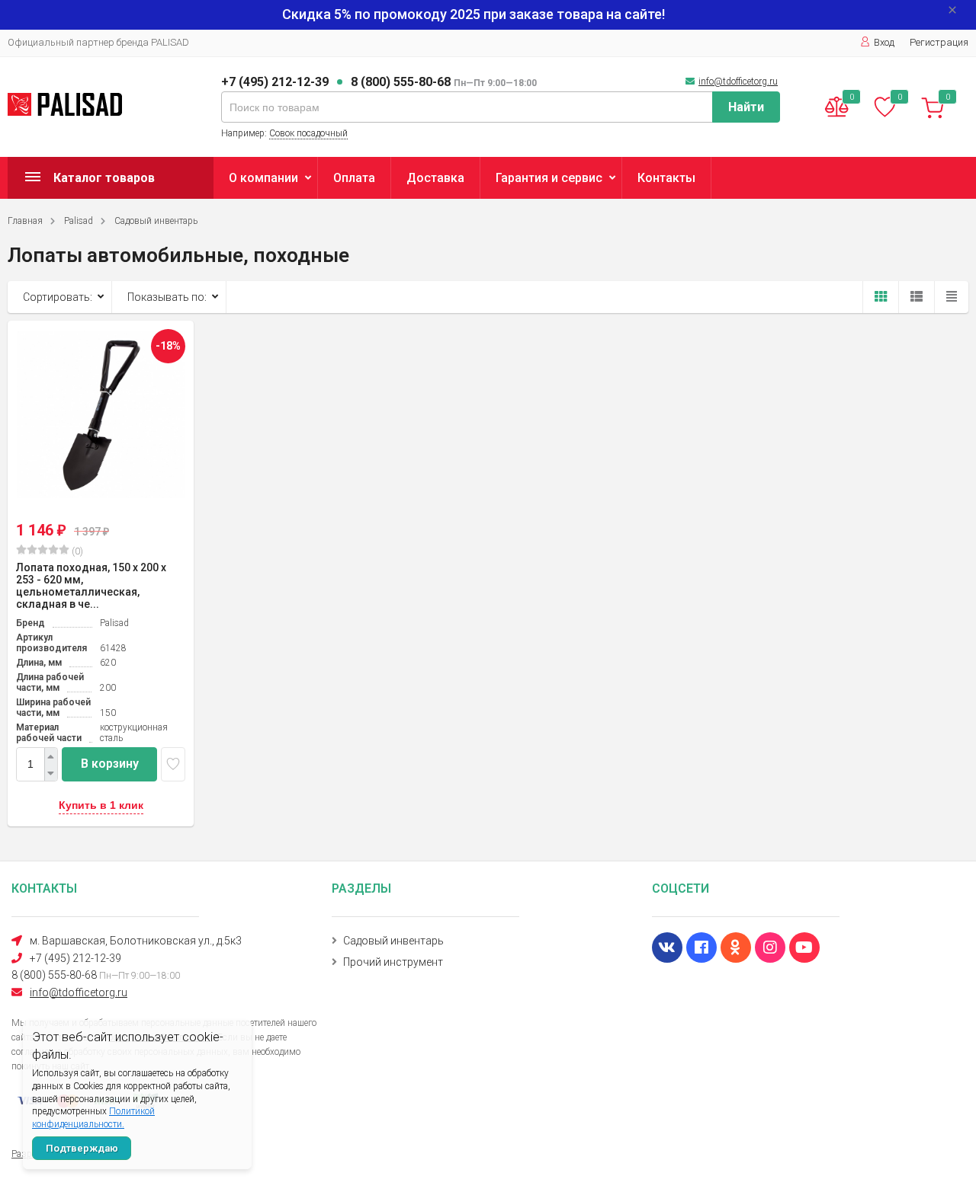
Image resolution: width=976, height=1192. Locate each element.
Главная (25, 221)
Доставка (435, 178)
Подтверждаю (82, 1148)
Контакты (666, 178)
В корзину (110, 763)
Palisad (78, 221)
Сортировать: (57, 297)
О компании (263, 178)
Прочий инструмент (393, 962)
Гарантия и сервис (549, 178)
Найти (746, 107)
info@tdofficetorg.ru (738, 81)
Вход (884, 42)
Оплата (354, 178)
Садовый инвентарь (155, 221)
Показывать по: (167, 297)
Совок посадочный (308, 133)
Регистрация (939, 42)
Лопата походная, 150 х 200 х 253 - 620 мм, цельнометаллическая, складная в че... (91, 585)
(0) (76, 551)
